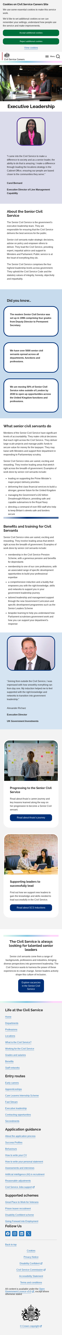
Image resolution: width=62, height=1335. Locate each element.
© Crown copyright (29, 1326)
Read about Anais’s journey (31, 817)
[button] (58, 56)
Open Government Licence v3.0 (25, 1290)
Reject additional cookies (31, 41)
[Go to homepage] (13, 56)
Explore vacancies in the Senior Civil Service (31, 985)
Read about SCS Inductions (31, 907)
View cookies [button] (31, 48)
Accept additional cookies (31, 33)
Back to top (11, 1244)
